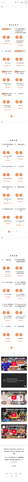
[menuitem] (11, 116)
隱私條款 (19, 449)
